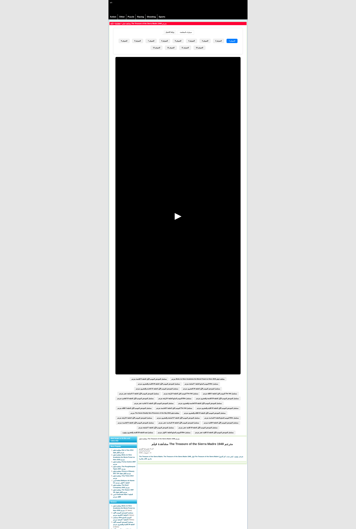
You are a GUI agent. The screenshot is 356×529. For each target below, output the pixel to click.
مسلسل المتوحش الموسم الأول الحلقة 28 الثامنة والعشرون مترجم (159, 384)
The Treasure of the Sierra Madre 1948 (177, 456)
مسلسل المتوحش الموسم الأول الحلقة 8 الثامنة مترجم (221, 423)
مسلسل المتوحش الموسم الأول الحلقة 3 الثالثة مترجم (135, 408)
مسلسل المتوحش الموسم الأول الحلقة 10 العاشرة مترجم (135, 398)
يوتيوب (236, 456)
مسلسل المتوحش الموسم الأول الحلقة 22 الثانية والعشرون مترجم (217, 408)
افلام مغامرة (143, 459)
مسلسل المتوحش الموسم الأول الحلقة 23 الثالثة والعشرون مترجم (205, 413)
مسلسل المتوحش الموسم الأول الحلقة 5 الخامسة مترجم (136, 423)
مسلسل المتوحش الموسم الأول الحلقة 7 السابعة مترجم (156, 427)
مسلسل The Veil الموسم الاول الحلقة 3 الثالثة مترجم (220, 393)
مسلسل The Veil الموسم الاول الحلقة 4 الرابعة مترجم (181, 393)
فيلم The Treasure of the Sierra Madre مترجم (217, 456)
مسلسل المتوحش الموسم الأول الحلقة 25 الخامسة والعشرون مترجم (200, 403)
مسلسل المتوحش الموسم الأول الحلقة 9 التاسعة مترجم (149, 379)
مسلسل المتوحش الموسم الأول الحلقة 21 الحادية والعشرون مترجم (157, 389)
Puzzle (131, 17)
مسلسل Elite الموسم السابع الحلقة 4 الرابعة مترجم (174, 398)
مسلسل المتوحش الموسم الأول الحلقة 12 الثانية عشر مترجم (214, 432)
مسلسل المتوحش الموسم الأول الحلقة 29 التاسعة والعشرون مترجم (217, 398)
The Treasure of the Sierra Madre (151, 456)
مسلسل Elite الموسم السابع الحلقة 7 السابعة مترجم (201, 384)
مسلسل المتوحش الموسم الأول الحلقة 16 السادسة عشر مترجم (179, 423)
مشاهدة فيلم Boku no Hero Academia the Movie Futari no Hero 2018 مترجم (198, 379)
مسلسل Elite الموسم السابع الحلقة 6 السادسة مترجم (221, 418)
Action (113, 17)
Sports (162, 17)
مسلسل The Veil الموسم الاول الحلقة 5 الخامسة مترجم (174, 408)
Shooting (151, 17)
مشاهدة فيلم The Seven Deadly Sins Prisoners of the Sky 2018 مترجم (155, 413)
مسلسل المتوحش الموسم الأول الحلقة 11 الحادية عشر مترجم (154, 403)
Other (122, 17)
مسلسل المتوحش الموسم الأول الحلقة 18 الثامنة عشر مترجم (198, 427)
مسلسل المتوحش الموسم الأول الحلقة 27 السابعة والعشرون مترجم (178, 418)
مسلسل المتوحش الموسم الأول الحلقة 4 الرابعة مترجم (134, 418)
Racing (140, 17)
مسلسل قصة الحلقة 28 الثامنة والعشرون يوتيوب (137, 432)
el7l (112, 24)
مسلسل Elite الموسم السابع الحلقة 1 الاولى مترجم (174, 432)
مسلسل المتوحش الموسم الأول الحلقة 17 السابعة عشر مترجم (139, 393)
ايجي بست (229, 456)
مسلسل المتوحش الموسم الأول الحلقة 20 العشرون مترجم (201, 389)
